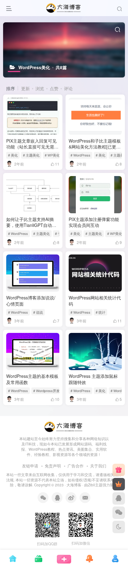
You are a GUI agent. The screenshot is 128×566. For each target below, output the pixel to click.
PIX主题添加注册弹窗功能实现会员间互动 (94, 222)
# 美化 (13, 155)
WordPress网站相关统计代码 (95, 300)
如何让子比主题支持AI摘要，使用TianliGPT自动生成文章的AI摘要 (31, 225)
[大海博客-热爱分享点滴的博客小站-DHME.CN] (64, 426)
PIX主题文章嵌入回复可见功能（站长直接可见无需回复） (32, 147)
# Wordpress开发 (46, 390)
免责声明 (53, 466)
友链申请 (30, 466)
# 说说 (38, 312)
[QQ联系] (118, 498)
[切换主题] (118, 527)
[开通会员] (118, 484)
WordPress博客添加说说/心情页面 (30, 300)
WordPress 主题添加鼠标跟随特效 (93, 379)
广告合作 (75, 466)
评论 (68, 88)
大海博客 (73, 484)
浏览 (39, 88)
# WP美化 (52, 155)
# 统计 (100, 312)
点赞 (54, 88)
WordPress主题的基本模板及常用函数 (32, 379)
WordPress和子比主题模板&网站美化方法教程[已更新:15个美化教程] (95, 147)
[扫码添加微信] (118, 512)
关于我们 (98, 466)
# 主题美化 (31, 155)
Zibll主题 (95, 484)
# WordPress (80, 155)
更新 (25, 88)
